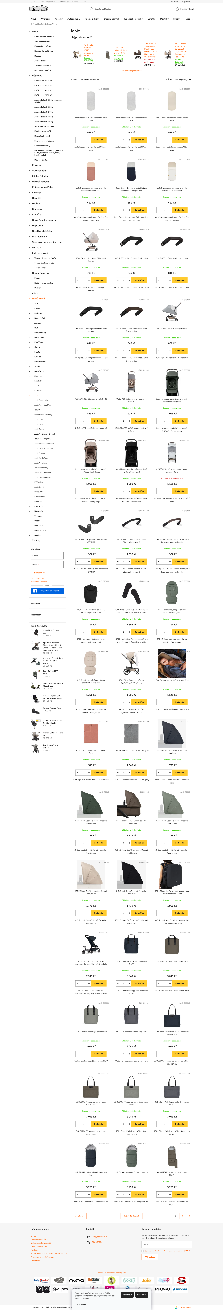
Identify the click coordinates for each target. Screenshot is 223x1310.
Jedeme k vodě (40, 253)
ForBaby (38, 313)
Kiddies (37, 356)
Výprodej (37, 75)
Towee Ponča (40, 268)
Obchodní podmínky (48, 2)
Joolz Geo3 (39, 429)
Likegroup (38, 506)
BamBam (38, 501)
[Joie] (146, 1280)
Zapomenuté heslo (39, 581)
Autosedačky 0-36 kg (43, 112)
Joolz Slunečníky (41, 467)
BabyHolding (40, 332)
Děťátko (100, 1272)
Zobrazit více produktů (130, 70)
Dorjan (37, 521)
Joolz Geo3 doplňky (42, 438)
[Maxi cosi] (180, 1289)
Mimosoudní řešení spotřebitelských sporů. (49, 1253)
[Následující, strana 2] (182, 1216)
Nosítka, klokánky (42, 231)
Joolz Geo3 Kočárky (42, 472)
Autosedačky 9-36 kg (43, 121)
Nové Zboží (38, 298)
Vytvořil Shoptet (185, 1307)
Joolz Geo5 (39, 487)
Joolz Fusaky (39, 453)
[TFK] (58, 1280)
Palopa (37, 278)
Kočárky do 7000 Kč (43, 95)
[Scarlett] (181, 1280)
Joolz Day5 (38, 419)
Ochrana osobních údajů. (69, 2)
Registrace (186, 2)
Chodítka (37, 214)
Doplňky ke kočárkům (43, 51)
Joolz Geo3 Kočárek (42, 477)
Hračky (36, 203)
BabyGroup (39, 371)
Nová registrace (37, 578)
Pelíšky (37, 288)
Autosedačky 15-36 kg (44, 126)
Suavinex (38, 376)
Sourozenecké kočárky (44, 141)
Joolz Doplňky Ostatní (43, 448)
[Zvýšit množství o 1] (89, 140)
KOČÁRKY (38, 482)
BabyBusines (40, 361)
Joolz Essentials (41, 400)
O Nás (33, 2)
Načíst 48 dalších (131, 1216)
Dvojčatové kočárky (42, 136)
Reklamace (35, 1260)
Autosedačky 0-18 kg (43, 107)
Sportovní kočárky (42, 41)
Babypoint (38, 511)
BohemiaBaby (40, 318)
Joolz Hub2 (39, 424)
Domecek (38, 525)
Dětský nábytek (41, 160)
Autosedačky (40, 61)
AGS (36, 303)
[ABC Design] (43, 1289)
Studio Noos (39, 496)
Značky (36, 540)
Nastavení (81, 1304)
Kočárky (36, 165)
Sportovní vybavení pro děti (47, 242)
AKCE (35, 31)
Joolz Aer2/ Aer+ (41, 463)
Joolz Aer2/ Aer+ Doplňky (45, 434)
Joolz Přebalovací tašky (44, 443)
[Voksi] (129, 1280)
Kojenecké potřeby (42, 46)
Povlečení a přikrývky (43, 414)
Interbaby (38, 390)
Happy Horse (39, 492)
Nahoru (80, 1216)
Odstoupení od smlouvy (41, 1246)
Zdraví (35, 293)
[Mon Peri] (164, 1280)
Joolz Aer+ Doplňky (42, 405)
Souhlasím (141, 1294)
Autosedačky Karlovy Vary (115, 1272)
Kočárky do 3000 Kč (43, 80)
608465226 (97, 1242)
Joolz (36, 395)
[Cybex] (60, 1289)
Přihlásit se (39, 573)
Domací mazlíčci (41, 273)
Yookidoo (38, 516)
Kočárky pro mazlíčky (43, 283)
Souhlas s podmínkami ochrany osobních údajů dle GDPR (166, 1251)
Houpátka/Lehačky (42, 70)
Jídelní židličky (40, 176)
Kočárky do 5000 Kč (43, 90)
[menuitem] (34, 19)
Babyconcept (40, 530)
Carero (37, 347)
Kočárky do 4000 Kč (43, 85)
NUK (36, 328)
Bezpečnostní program (44, 220)
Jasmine (37, 323)
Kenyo (37, 308)
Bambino (38, 535)
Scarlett (37, 366)
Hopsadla (37, 225)
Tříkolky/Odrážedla (42, 65)
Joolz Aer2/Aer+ (41, 458)
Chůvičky (37, 209)
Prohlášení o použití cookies (42, 1257)
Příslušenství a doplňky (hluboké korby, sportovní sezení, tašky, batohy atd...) (48, 152)
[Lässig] (111, 1280)
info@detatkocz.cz (99, 1236)
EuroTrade (38, 342)
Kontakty (34, 1250)
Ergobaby (38, 381)
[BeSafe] (94, 1280)
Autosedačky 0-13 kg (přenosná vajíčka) (48, 101)
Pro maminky (39, 236)
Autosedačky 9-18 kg (43, 117)
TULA (36, 385)
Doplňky (38, 56)
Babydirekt (39, 337)
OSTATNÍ (37, 247)
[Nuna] (76, 1280)
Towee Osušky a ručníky (44, 263)
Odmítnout (127, 1294)
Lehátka (36, 192)
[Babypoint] (41, 1280)
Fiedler (37, 352)
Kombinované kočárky (43, 36)
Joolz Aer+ (38, 410)
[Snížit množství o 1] (77, 140)
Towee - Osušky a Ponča (45, 258)
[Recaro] (162, 1289)
